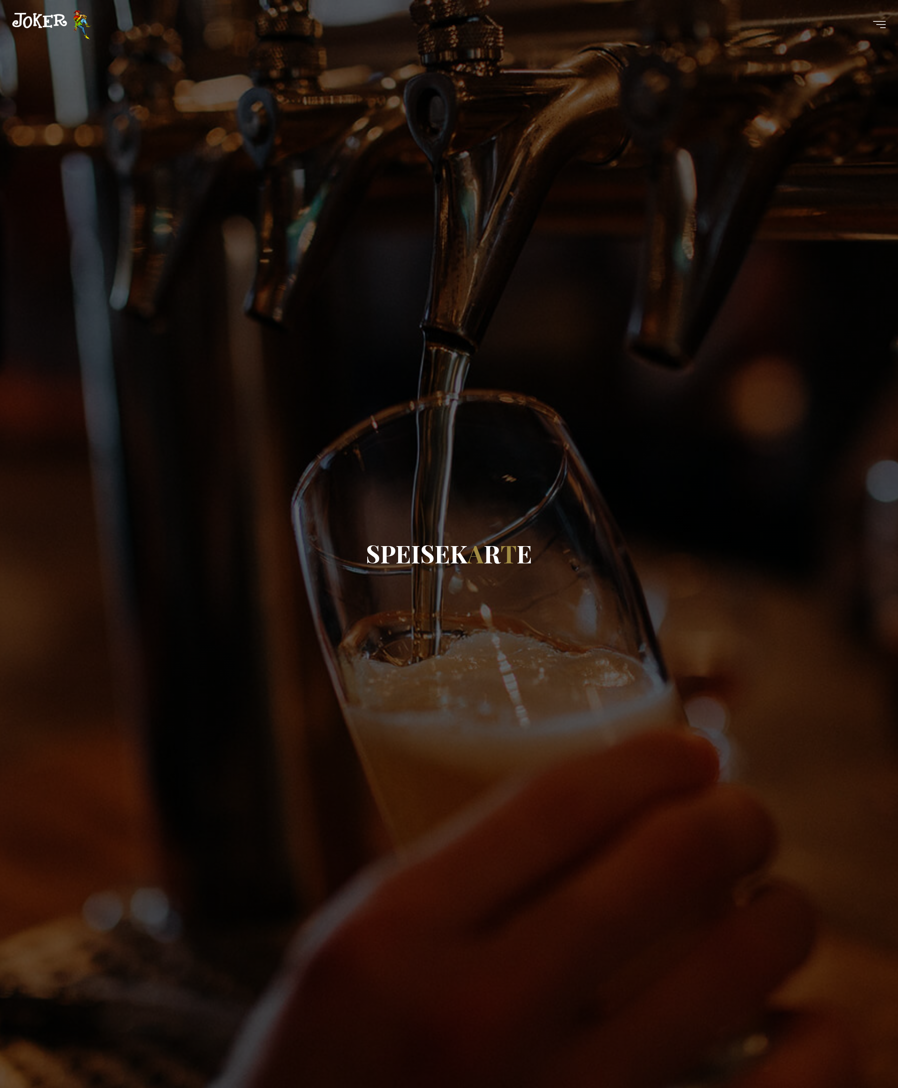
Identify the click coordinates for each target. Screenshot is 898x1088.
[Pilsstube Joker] (51, 24)
